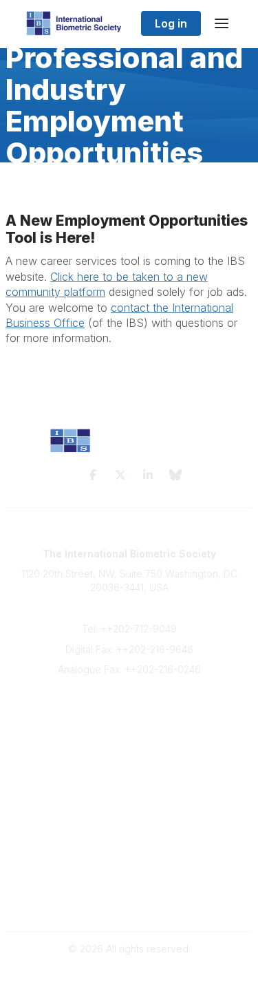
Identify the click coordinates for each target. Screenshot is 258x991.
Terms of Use (129, 889)
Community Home (129, 820)
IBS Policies (129, 779)
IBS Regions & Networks (129, 834)
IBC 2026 (129, 847)
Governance (129, 902)
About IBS (129, 724)
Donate (129, 765)
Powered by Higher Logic (129, 973)
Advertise (129, 751)
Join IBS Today (129, 711)
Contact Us (129, 738)
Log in (171, 23)
